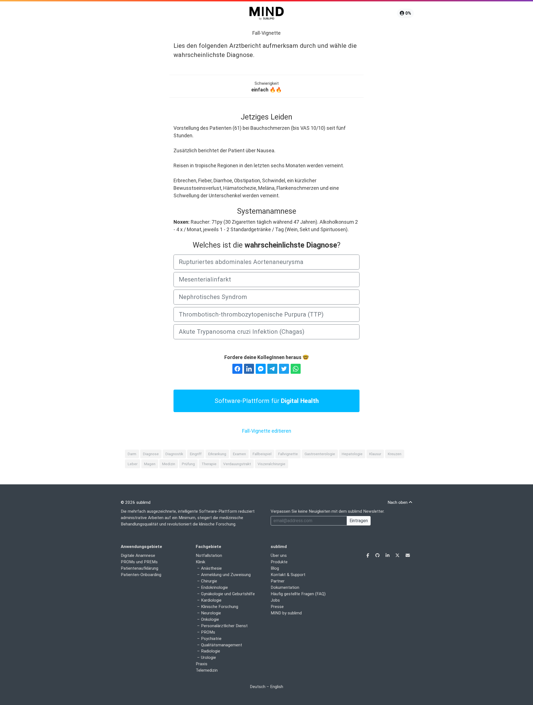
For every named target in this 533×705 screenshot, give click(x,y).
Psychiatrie (211, 638)
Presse (277, 606)
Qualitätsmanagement (221, 644)
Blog (275, 568)
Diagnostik (174, 454)
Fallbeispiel (262, 454)
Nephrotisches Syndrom (213, 296)
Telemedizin (207, 670)
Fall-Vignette (266, 33)
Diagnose (151, 454)
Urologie (208, 657)
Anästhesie (211, 568)
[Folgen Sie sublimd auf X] (398, 555)
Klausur (375, 454)
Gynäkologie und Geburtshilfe (228, 593)
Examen (239, 454)
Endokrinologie (214, 587)
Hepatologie (352, 454)
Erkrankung (217, 454)
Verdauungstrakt (237, 464)
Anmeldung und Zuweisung (226, 574)
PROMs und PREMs (139, 561)
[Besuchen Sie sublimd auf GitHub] (378, 555)
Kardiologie (211, 600)
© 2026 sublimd (135, 502)
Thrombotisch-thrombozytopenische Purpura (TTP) (251, 314)
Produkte (279, 561)
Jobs (275, 600)
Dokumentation (285, 587)
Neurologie (211, 613)
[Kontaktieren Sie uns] (407, 555)
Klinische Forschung (219, 606)
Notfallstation (209, 555)
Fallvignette (288, 454)
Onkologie (210, 619)
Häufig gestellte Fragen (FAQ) (298, 593)
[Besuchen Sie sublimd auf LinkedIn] (388, 555)
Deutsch (257, 686)
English (276, 686)
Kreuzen (394, 454)
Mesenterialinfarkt (205, 279)
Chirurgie (209, 581)
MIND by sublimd (286, 613)
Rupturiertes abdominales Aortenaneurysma (241, 261)
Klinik (200, 561)
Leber (132, 464)
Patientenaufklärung (139, 568)
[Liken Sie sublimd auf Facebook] (368, 555)
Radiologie (210, 651)
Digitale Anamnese (138, 555)
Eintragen (359, 520)
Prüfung (188, 464)
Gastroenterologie (320, 454)
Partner (278, 581)
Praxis (201, 663)
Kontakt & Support (288, 574)
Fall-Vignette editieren (266, 431)
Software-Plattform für (267, 400)
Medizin (168, 464)
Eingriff (196, 454)
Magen (149, 464)
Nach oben (398, 502)
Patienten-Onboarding (141, 574)
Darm (132, 454)
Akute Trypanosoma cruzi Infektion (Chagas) (242, 331)
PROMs (208, 632)
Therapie (209, 464)
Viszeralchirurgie (271, 464)
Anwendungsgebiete (141, 546)
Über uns (279, 555)
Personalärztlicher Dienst (224, 625)
